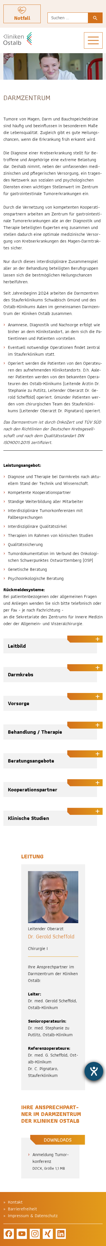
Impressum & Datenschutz (33, 1215)
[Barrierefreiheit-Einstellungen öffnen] (94, 1071)
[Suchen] (95, 17)
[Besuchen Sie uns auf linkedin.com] (60, 1233)
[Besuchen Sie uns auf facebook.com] (8, 1233)
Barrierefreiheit (22, 1208)
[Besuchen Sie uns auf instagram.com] (34, 1233)
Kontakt (15, 1202)
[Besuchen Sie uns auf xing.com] (47, 1233)
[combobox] (67, 17)
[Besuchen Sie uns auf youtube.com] (21, 1233)
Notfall (22, 18)
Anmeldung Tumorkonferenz (51, 1161)
